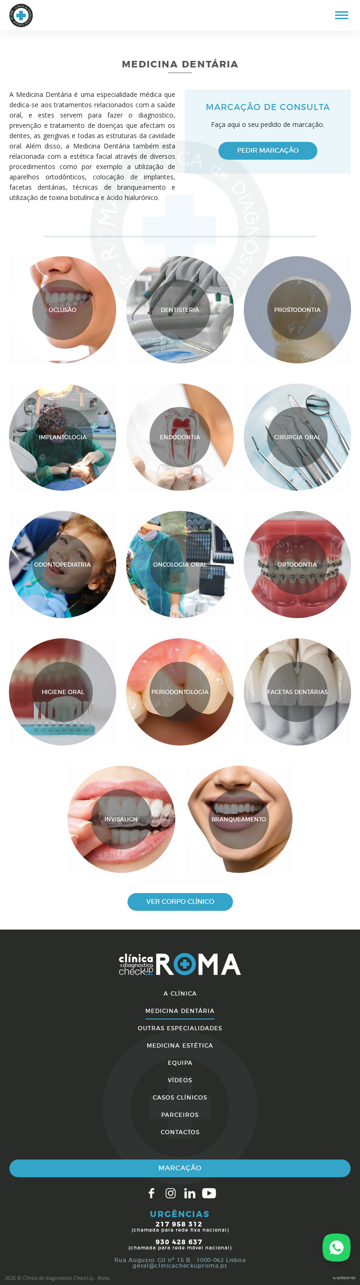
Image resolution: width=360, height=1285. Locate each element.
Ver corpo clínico (180, 902)
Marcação (180, 1168)
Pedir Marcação (268, 151)
